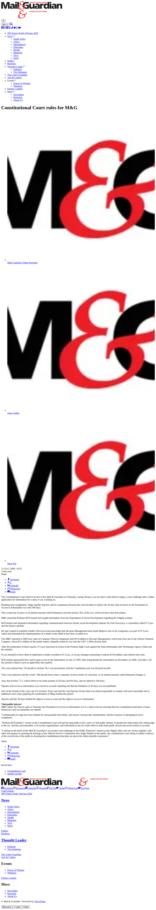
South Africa (13, 806)
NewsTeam (39, 901)
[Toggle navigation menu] (3, 20)
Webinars (11, 873)
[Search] (11, 24)
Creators (10, 791)
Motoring (11, 820)
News (5, 800)
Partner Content (8, 878)
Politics (4, 831)
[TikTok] (12, 28)
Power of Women (15, 870)
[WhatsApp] (17, 28)
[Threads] (10, 28)
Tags (3, 791)
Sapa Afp (11, 563)
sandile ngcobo (14, 773)
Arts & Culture (8, 857)
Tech (9, 823)
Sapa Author (13, 413)
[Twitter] (14, 28)
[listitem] (7, 788)
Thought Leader (14, 840)
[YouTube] (19, 28)
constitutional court (16, 771)
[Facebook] (2, 28)
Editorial (11, 846)
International (13, 812)
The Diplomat (14, 849)
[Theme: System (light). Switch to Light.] (5, 24)
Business (5, 833)
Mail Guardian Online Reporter (22, 262)
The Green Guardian (11, 854)
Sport (9, 825)
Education (12, 815)
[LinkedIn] (7, 28)
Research (11, 893)
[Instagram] (5, 28)
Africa (10, 809)
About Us (12, 896)
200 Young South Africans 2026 (16, 793)
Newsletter (12, 890)
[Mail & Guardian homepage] (78, 10)
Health (10, 817)
